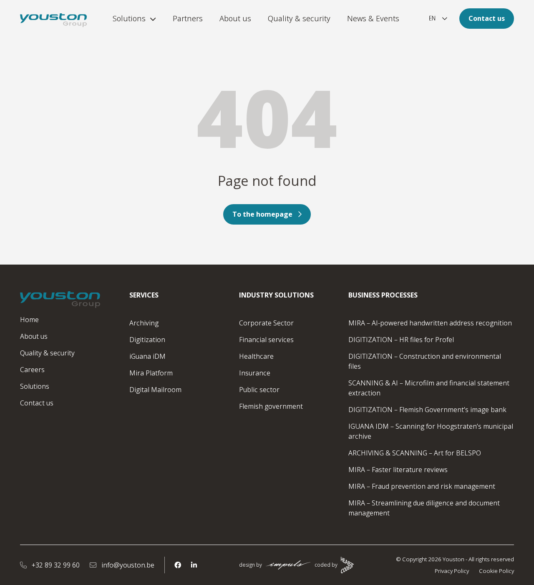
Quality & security (299, 18)
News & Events (373, 18)
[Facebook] (177, 565)
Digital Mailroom (155, 389)
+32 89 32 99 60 (55, 565)
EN (432, 18)
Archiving (144, 323)
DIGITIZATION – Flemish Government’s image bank (427, 409)
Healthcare (256, 356)
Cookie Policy (496, 571)
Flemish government (271, 406)
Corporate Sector (266, 323)
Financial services (266, 339)
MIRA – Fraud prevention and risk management (421, 486)
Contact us (487, 18)
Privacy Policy (452, 571)
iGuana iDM (147, 356)
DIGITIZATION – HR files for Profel (401, 339)
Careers (32, 369)
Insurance (254, 373)
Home (29, 319)
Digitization (147, 339)
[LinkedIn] (194, 565)
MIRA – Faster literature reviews (398, 469)
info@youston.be (127, 565)
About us (235, 18)
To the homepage (262, 214)
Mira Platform (151, 373)
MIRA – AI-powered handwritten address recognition (430, 323)
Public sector (259, 389)
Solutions (129, 18)
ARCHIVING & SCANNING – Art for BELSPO (414, 453)
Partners (188, 18)
